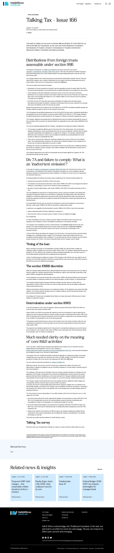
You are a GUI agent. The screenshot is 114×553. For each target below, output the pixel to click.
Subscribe (84, 512)
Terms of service (76, 540)
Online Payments (61, 548)
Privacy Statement (84, 548)
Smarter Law (45, 520)
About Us (45, 517)
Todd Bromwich (52, 29)
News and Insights (47, 515)
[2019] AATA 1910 (49, 169)
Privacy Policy (68, 540)
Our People (80, 4)
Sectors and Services (68, 512)
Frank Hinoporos (33, 29)
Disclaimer (91, 548)
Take (56, 427)
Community (65, 515)
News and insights (33, 14)
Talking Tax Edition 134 (58, 362)
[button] (106, 3)
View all (99, 469)
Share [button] (29, 32)
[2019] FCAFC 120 (66, 350)
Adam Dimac (42, 29)
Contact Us (97, 4)
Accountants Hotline (99, 548)
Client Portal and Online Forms (72, 548)
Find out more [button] (16, 497)
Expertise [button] (88, 4)
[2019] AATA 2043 (42, 71)
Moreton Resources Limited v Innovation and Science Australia (43, 350)
